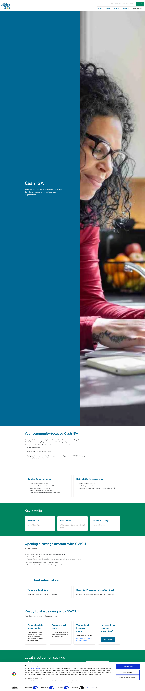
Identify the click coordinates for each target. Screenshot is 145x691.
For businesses (116, 4)
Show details (91, 687)
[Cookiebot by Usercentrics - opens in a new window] (14, 687)
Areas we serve (128, 4)
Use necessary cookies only (127, 677)
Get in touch (108, 639)
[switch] (51, 687)
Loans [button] (108, 8)
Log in (140, 4)
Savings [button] (99, 8)
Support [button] (116, 8)
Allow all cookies (128, 666)
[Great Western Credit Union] (5, 6)
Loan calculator (137, 8)
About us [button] (126, 8)
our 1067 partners (35, 668)
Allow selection (127, 672)
